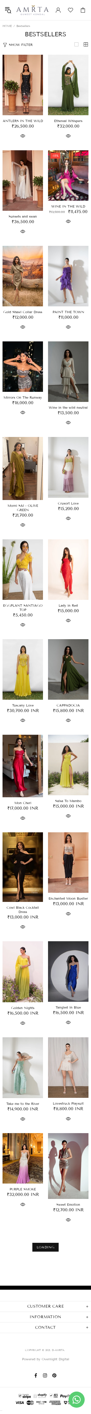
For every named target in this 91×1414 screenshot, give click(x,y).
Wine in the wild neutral (68, 408)
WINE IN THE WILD (68, 206)
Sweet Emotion (68, 1205)
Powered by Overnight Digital (45, 1359)
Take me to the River (22, 1104)
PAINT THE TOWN (68, 312)
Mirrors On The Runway (23, 398)
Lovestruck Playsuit (68, 1104)
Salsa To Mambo (68, 801)
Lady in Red (68, 606)
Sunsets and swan (23, 217)
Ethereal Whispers (68, 121)
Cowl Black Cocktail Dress (23, 910)
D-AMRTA (32, 10)
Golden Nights (22, 1008)
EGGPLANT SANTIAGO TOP (22, 608)
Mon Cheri (22, 803)
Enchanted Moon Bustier (68, 899)
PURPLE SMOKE (23, 1189)
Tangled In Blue (68, 1008)
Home (7, 26)
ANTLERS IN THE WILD (23, 121)
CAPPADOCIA (68, 705)
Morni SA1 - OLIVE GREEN (23, 508)
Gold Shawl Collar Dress (22, 312)
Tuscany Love (23, 705)
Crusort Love (68, 504)
